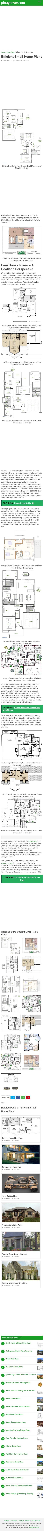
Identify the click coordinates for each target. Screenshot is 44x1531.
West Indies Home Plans (14, 1462)
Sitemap (6, 1520)
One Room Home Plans (14, 1367)
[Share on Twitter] (12, 1097)
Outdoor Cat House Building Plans (18, 1383)
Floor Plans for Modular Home (17, 1438)
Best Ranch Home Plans (14, 1478)
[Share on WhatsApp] (23, 1097)
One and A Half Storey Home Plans (14, 1283)
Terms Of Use (29, 1520)
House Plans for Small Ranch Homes (19, 1486)
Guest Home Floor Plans (14, 1414)
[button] (39, 2)
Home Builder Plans (13, 1398)
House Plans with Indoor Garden (17, 1406)
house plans (32, 841)
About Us (37, 1520)
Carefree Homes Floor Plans (12, 1138)
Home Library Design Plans (15, 1422)
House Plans (6, 60)
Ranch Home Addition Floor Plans (18, 1343)
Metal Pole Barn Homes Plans (16, 1454)
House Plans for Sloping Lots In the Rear (20, 1391)
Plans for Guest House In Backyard (14, 1254)
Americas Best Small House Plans (18, 1430)
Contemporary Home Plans (11, 1167)
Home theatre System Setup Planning (19, 1494)
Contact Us (13, 1520)
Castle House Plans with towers (17, 1470)
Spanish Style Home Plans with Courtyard (21, 1375)
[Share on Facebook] (18, 1097)
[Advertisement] (22, 29)
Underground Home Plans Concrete (19, 1351)
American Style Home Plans (12, 1225)
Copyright (21, 1520)
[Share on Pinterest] (28, 1097)
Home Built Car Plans (9, 1196)
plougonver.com (13, 3)
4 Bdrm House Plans (13, 1446)
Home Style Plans (12, 1359)
